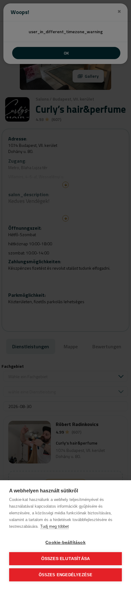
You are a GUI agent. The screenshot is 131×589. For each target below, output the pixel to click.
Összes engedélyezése (66, 575)
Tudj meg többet (54, 526)
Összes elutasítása (65, 558)
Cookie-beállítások (65, 542)
